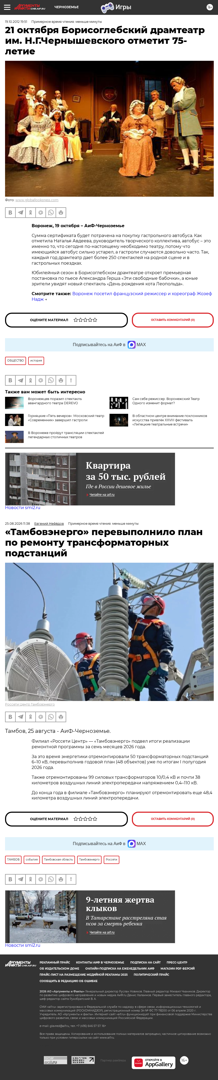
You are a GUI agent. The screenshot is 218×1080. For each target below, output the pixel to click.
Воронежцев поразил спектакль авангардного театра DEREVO (55, 401)
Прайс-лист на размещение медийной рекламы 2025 (84, 974)
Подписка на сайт (145, 962)
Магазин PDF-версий (178, 968)
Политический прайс (151, 974)
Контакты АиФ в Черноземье (100, 962)
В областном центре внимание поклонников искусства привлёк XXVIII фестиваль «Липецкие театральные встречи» (169, 420)
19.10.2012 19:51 (16, 22)
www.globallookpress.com (36, 200)
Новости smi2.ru (22, 507)
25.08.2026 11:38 (17, 524)
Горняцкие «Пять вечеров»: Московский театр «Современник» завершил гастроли (66, 418)
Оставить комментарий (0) (173, 320)
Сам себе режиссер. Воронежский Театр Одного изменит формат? (166, 401)
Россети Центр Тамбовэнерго (30, 704)
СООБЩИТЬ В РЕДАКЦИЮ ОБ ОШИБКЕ (69, 981)
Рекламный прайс (55, 962)
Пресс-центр (177, 962)
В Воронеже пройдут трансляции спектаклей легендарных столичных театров (66, 435)
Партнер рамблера (113, 1060)
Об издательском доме (59, 968)
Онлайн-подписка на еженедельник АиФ (119, 968)
